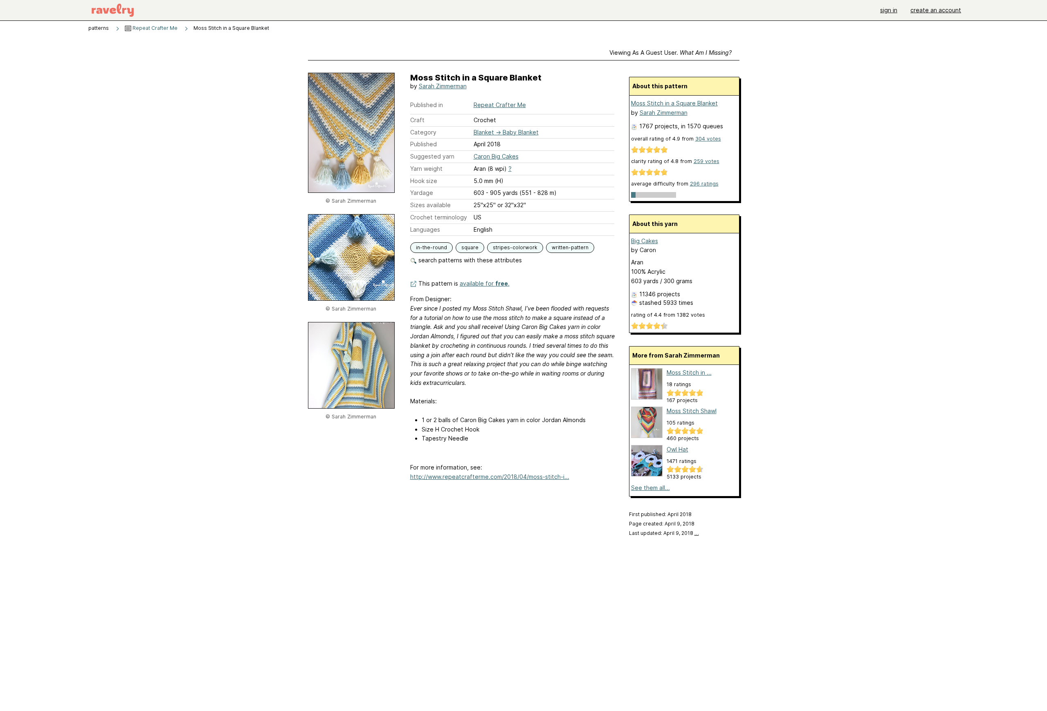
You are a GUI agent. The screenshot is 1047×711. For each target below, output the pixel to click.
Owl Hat (677, 449)
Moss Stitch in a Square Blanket (674, 103)
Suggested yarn (432, 156)
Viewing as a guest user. (670, 52)
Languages (425, 229)
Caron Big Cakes (496, 156)
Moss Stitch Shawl (692, 410)
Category (423, 132)
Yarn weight (426, 168)
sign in (888, 10)
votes (708, 139)
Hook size (423, 180)
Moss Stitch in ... (689, 372)
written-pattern (570, 247)
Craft (417, 119)
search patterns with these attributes (469, 260)
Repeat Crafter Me (154, 28)
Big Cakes (644, 240)
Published (423, 144)
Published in (426, 104)
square (470, 247)
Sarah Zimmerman (443, 86)
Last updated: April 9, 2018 (664, 533)
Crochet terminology (438, 217)
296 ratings (704, 184)
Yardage (421, 192)
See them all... (650, 487)
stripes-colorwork (515, 247)
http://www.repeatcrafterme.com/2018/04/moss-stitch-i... (489, 476)
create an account (935, 10)
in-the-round (431, 247)
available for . (485, 283)
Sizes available (430, 204)
